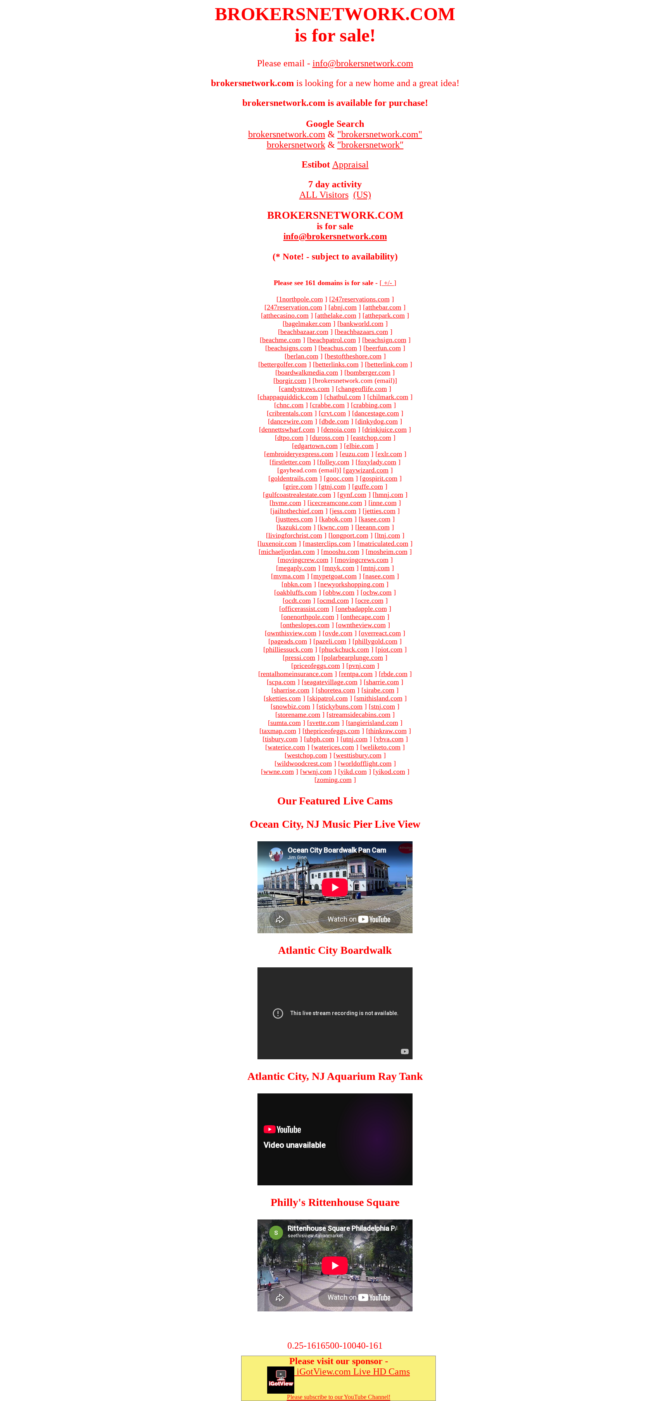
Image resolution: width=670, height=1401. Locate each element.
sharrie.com (382, 682)
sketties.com (283, 698)
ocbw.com (377, 592)
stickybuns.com (341, 706)
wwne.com (278, 771)
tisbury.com (281, 739)
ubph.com (320, 739)
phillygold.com (376, 641)
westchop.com (307, 755)
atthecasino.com (286, 315)
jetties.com (380, 511)
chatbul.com (343, 397)
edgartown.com (316, 446)
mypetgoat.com (335, 576)
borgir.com (291, 380)
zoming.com (334, 780)
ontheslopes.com (306, 625)
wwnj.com (317, 771)
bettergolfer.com (284, 364)
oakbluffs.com (296, 592)
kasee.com (375, 519)
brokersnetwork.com (286, 134)
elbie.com (360, 446)
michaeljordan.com (288, 551)
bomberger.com (368, 372)
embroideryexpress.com (299, 454)
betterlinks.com (337, 364)
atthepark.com (385, 315)
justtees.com (295, 519)
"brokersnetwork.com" (379, 134)
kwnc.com (334, 527)
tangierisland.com (373, 722)
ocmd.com (334, 600)
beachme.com (281, 340)
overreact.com (381, 633)
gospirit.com (379, 478)
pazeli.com (331, 641)
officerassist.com (305, 608)
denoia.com (339, 429)
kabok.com (336, 519)
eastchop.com (372, 437)
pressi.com (300, 657)
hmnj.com (389, 494)
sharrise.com (291, 690)
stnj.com (383, 706)
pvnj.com (362, 665)
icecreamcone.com (336, 503)
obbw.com (339, 592)
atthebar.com (383, 307)
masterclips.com (328, 543)
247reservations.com (361, 299)
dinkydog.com (377, 421)
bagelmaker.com (308, 323)
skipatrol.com (328, 698)
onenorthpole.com (308, 617)
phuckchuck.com (345, 649)
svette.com (324, 722)
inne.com (384, 503)
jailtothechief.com (298, 511)
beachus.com (339, 348)
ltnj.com (388, 535)
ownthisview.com (291, 633)
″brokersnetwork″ (370, 145)
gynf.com (353, 494)
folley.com (334, 462)
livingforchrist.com (295, 535)
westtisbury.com (359, 755)
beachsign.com (385, 340)
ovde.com (338, 633)
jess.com (344, 511)
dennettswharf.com (288, 429)
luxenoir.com (278, 543)
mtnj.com (376, 568)
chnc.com (290, 405)
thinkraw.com (387, 731)
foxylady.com (377, 462)
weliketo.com (382, 747)
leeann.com (373, 527)
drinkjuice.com (385, 429)
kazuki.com (295, 527)
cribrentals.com (291, 413)
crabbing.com (372, 405)
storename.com (299, 714)
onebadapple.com (362, 608)
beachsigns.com (290, 348)
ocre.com (370, 600)
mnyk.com (339, 568)
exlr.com (390, 454)
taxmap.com (279, 731)
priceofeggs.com (317, 665)
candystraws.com (305, 389)
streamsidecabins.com (359, 714)
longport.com (349, 535)
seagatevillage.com (330, 682)
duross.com (328, 437)
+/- (388, 283)
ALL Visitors (324, 195)
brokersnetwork (296, 145)
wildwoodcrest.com (304, 763)
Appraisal (350, 164)
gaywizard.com (367, 470)
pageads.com (289, 641)
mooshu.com (341, 551)
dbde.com (335, 421)
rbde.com (394, 674)
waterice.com (286, 747)
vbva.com (390, 739)
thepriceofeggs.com (332, 731)
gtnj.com (333, 486)
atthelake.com (336, 315)
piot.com (390, 649)
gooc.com (340, 478)
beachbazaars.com (362, 332)
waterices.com (334, 747)
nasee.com (380, 576)
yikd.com (353, 771)
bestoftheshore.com (354, 356)
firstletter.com (291, 462)
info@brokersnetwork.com (335, 236)
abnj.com (344, 307)
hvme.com (286, 503)
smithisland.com (379, 698)
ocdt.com (298, 600)
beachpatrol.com (332, 340)
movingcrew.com (304, 560)
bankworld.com (361, 323)
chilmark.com (389, 397)
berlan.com (302, 356)
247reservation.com (294, 307)
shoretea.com (336, 690)
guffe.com (368, 486)
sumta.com (285, 722)
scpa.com (282, 682)
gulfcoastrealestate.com (298, 494)
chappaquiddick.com (289, 397)
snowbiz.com (291, 706)
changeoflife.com (362, 389)
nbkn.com (298, 584)
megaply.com (297, 568)
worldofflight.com (366, 763)
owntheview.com (362, 625)
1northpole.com (301, 299)
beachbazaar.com (304, 332)
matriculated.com (383, 543)
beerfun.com (383, 348)
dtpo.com (290, 437)
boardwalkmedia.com (308, 372)
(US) (362, 195)
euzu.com (355, 454)
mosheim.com (388, 551)
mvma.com (289, 576)
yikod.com (390, 771)
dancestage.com (376, 413)
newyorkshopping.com (352, 584)
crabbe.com (328, 405)
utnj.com (355, 739)
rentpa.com (357, 674)
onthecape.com (364, 617)
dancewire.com (291, 421)
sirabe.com (379, 690)
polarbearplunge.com (353, 657)
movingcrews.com (363, 560)
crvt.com (333, 413)
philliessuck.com (289, 649)
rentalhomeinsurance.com (297, 674)
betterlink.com (387, 364)
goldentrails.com (294, 478)
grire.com (299, 486)
